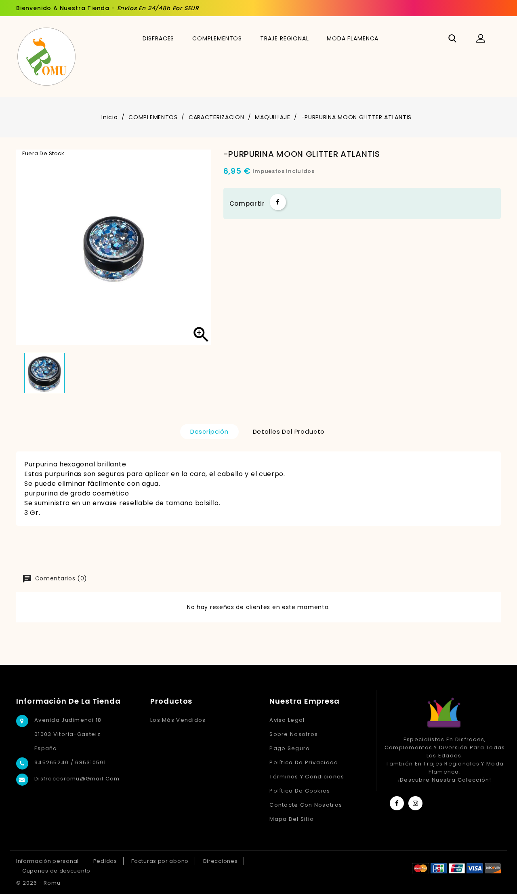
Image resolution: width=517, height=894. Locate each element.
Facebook (397, 803)
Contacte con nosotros (305, 805)
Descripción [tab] (209, 431)
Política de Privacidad (303, 762)
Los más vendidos (178, 720)
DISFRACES (158, 38)
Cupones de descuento (56, 871)
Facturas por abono (160, 861)
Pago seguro (289, 748)
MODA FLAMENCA (352, 38)
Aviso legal (287, 720)
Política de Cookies (299, 791)
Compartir (278, 202)
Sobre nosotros (293, 734)
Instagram (415, 803)
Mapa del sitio (291, 819)
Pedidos (105, 861)
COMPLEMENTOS (217, 38)
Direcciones (220, 861)
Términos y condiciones (306, 776)
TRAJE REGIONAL (284, 38)
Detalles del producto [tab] (289, 431)
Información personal (47, 861)
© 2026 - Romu (38, 883)
